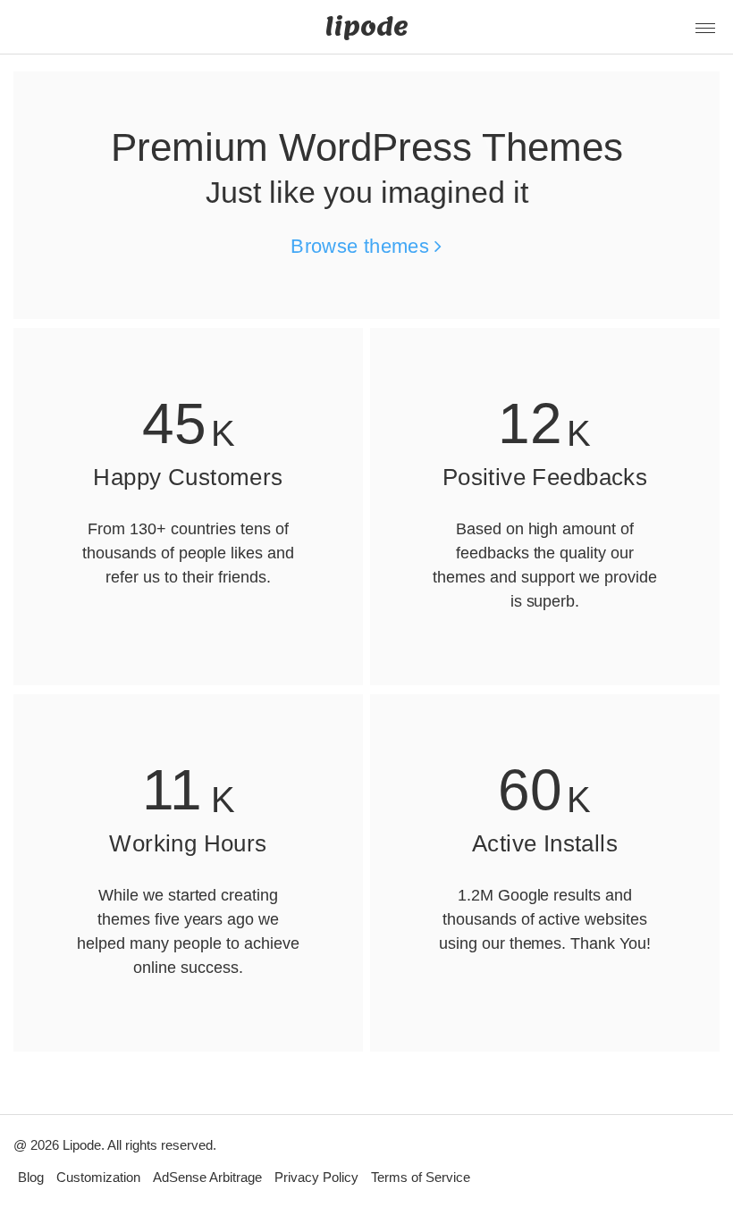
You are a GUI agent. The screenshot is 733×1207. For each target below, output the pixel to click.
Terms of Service (420, 1177)
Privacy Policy (316, 1177)
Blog (31, 1177)
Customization (98, 1177)
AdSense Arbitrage (207, 1177)
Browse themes (362, 246)
